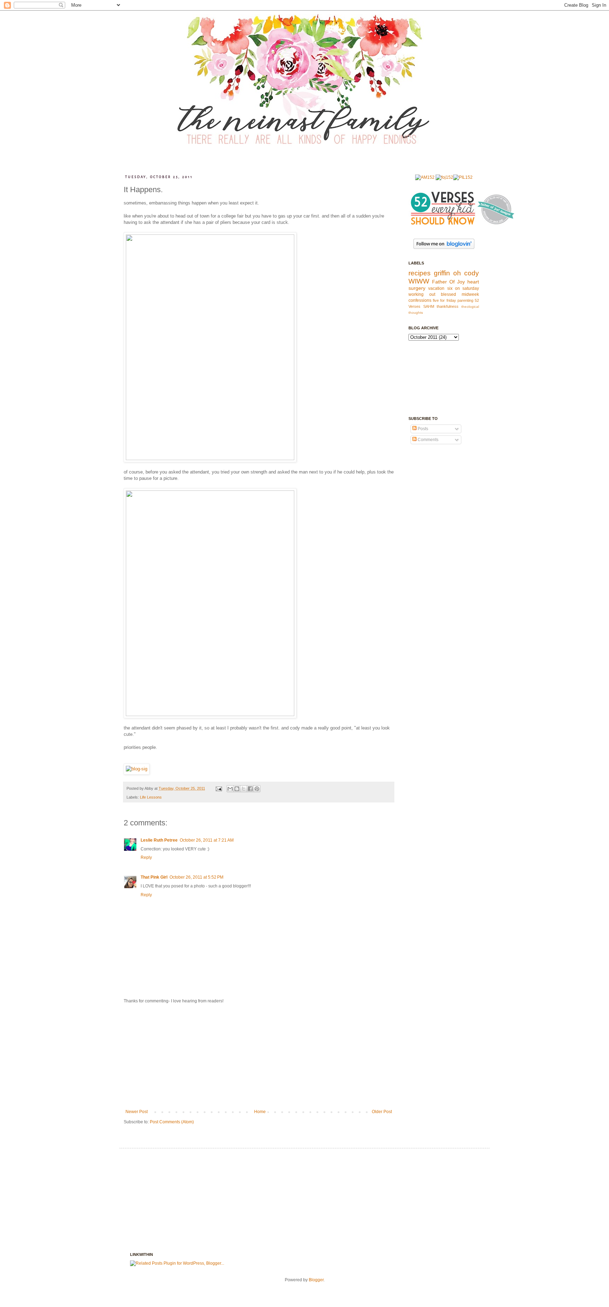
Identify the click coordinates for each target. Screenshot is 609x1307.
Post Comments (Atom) (172, 1121)
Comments (427, 439)
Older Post (382, 1111)
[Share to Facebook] (250, 788)
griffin (442, 273)
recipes (419, 273)
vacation (436, 288)
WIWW (418, 281)
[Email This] (230, 788)
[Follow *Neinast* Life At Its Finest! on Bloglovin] (443, 247)
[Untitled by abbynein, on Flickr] (210, 458)
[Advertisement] (259, 1056)
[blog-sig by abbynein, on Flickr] (136, 768)
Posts (422, 428)
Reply (146, 857)
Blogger (316, 1279)
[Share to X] (243, 788)
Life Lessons (151, 797)
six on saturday (463, 288)
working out (421, 294)
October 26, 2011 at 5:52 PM (196, 877)
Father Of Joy (448, 282)
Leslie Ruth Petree (159, 840)
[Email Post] (218, 788)
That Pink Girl (154, 877)
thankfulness (448, 306)
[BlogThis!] (236, 788)
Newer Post (136, 1111)
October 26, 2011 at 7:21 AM (207, 840)
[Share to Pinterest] (256, 788)
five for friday (444, 300)
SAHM (428, 306)
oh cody (466, 273)
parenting (465, 300)
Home (260, 1111)
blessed (448, 294)
